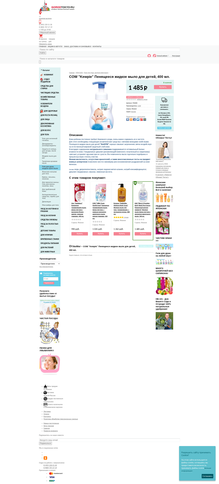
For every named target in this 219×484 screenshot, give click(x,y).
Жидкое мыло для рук (49, 157)
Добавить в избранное (134, 97)
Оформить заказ (45, 44)
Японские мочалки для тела (49, 173)
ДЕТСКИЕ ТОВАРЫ (48, 231)
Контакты (47, 417)
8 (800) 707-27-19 (50, 468)
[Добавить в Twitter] (138, 119)
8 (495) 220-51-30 (50, 465)
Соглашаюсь (207, 476)
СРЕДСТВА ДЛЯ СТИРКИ (47, 87)
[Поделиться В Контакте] (127, 119)
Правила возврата (51, 431)
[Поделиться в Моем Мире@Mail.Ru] (144, 119)
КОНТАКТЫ (97, 47)
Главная (47, 428)
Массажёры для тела (50, 205)
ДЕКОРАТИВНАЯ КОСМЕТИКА (47, 125)
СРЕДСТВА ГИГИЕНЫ (49, 220)
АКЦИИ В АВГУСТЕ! (55, 47)
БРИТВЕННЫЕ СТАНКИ (50, 239)
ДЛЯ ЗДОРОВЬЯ (50, 111)
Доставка (47, 412)
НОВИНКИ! (48, 75)
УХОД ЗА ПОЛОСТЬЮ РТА (49, 225)
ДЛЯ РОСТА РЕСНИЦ (49, 115)
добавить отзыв (142, 99)
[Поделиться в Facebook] (134, 119)
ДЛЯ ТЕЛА (45, 135)
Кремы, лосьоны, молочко (49, 178)
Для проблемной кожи (48, 190)
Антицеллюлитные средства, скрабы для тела (50, 196)
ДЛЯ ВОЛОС (46, 130)
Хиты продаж (49, 426)
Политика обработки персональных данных (61, 419)
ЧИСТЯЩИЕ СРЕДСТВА (50, 93)
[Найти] (40, 62)
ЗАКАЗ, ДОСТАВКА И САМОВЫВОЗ (77, 47)
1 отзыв (125, 217)
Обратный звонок (47, 33)
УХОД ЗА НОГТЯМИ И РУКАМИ (49, 210)
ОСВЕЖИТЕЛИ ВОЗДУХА (46, 105)
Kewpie (133, 112)
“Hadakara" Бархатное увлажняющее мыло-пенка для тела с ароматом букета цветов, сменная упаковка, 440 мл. (78, 210)
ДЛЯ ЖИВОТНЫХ (48, 252)
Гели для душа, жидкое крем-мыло (50, 167)
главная (42, 47)
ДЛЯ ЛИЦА (45, 119)
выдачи (45, 18)
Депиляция (46, 202)
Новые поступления (51, 423)
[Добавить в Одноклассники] (131, 119)
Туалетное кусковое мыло (49, 162)
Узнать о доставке (164, 128)
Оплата (46, 414)
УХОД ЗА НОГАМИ (48, 216)
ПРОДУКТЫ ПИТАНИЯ (50, 243)
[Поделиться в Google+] (141, 119)
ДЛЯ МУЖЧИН (47, 235)
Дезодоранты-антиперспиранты (49, 145)
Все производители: (46, 267)
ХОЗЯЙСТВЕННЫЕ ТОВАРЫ (48, 98)
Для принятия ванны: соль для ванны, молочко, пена (50, 184)
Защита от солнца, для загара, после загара (49, 151)
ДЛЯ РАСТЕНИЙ (47, 248)
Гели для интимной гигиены (49, 139)
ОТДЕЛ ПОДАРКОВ (45, 80)
